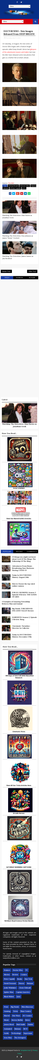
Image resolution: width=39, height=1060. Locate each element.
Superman (28, 1033)
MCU (25, 1029)
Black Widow (9, 997)
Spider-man (8, 992)
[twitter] (21, 2)
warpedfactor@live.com (11, 958)
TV (26, 970)
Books (19, 979)
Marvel (7, 1016)
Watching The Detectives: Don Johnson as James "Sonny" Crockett (17, 237)
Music (6, 1020)
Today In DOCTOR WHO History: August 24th (21, 576)
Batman (30, 983)
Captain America (22, 992)
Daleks (30, 1024)
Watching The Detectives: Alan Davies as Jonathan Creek (17, 216)
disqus (7, 278)
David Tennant (10, 983)
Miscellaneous (27, 1007)
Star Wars (16, 1016)
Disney (21, 983)
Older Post (32, 271)
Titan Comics (25, 1011)
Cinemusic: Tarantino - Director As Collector (21, 627)
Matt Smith (20, 1024)
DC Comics (27, 1016)
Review (15, 975)
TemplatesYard (25, 1050)
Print (6, 1007)
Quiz (18, 997)
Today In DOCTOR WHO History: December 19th (22, 636)
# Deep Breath (13, 186)
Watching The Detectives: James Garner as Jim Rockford (17, 257)
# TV (24, 188)
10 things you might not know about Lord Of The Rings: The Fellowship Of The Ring (24, 559)
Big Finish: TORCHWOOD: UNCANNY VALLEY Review (23, 610)
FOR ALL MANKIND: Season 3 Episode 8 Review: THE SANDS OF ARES (24, 595)
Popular (7, 551)
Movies (7, 975)
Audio (6, 1033)
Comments (32, 551)
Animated (8, 1029)
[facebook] (17, 2)
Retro (27, 1020)
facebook (19, 278)
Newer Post (6, 271)
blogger (32, 278)
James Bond (9, 1024)
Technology (16, 1033)
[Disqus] (19, 308)
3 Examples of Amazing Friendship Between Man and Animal (16, 603)
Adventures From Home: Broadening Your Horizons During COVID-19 (23, 568)
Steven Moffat (17, 1020)
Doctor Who (18, 970)
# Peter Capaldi (15, 188)
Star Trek (28, 979)
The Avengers (20, 1038)
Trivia (15, 1011)
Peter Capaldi (9, 979)
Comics (24, 975)
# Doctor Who (24, 186)
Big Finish (15, 1007)
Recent (19, 551)
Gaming (7, 1011)
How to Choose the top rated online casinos (23, 585)
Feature (7, 970)
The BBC (11, 183)
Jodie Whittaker (10, 988)
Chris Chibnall (25, 988)
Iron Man (8, 1038)
